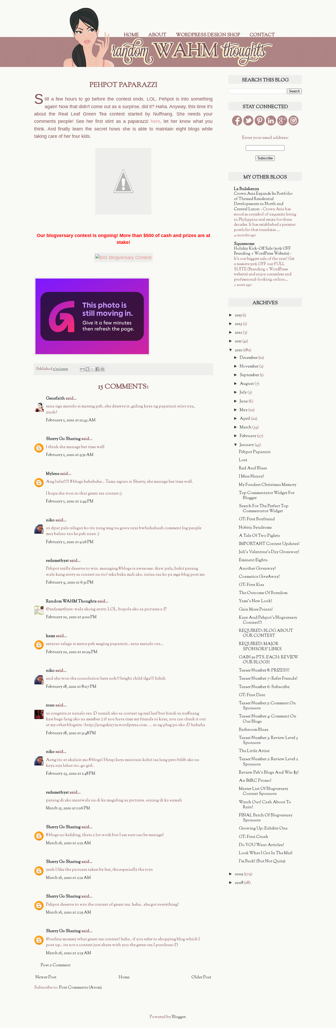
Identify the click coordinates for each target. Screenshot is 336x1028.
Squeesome (244, 244)
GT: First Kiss (251, 585)
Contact (262, 35)
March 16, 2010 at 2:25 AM (68, 913)
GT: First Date (252, 695)
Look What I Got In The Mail (265, 853)
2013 (239, 324)
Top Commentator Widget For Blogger (267, 495)
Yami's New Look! (255, 601)
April (245, 419)
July (244, 393)
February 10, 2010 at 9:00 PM (71, 617)
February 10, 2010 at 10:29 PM (71, 652)
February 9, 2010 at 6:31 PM (69, 583)
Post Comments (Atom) (80, 988)
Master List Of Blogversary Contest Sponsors (263, 791)
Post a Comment (56, 965)
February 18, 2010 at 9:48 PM (71, 733)
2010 (239, 350)
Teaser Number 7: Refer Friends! (268, 679)
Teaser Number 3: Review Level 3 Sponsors (268, 740)
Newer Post (45, 977)
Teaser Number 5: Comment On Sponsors (267, 705)
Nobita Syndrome (255, 528)
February (248, 436)
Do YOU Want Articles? (261, 845)
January (247, 445)
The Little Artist (254, 751)
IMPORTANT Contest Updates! (269, 544)
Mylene (52, 474)
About (157, 35)
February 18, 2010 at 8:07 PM (71, 687)
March (246, 427)
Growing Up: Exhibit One (263, 829)
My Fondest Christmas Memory (267, 485)
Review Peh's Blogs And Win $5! (269, 773)
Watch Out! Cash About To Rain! (265, 804)
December (249, 358)
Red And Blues (253, 468)
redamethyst (57, 561)
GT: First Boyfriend (257, 519)
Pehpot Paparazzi (255, 452)
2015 (239, 315)
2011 (238, 341)
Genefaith (55, 399)
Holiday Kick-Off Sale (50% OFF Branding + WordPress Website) (262, 251)
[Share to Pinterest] (102, 369)
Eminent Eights (253, 560)
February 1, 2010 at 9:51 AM (69, 455)
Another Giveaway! (257, 569)
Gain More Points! (256, 610)
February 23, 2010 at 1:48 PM (70, 774)
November (249, 367)
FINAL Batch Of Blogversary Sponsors (265, 818)
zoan (50, 705)
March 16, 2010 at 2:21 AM (68, 843)
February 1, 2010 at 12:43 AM (71, 420)
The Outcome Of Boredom (263, 593)
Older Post (201, 977)
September (250, 375)
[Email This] (82, 369)
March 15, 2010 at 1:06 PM (68, 808)
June (244, 401)
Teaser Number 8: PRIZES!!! (264, 671)
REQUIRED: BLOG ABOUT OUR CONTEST (266, 633)
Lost (243, 460)
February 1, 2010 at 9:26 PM (69, 542)
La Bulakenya (246, 189)
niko (50, 520)
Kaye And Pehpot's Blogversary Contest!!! (268, 620)
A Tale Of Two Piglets (259, 536)
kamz (50, 636)
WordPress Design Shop (208, 35)
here (155, 121)
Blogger (179, 1017)
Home (131, 35)
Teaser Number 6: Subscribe (264, 687)
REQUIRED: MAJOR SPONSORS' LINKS (260, 646)
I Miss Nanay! (251, 477)
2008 (239, 883)
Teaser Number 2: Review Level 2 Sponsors (268, 761)
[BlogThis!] (87, 369)
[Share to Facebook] (97, 369)
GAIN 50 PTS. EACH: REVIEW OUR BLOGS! (268, 659)
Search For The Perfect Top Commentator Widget (263, 508)
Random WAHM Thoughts (71, 602)
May (244, 410)
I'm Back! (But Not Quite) (262, 861)
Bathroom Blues (253, 730)
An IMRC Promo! (255, 781)
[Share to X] (92, 369)
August (247, 384)
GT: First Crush (253, 837)
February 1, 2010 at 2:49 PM (69, 502)
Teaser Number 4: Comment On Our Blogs (267, 719)
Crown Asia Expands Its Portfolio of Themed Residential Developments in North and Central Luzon (263, 201)
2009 (239, 874)
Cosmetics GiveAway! (259, 577)
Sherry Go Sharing (63, 439)
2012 (239, 333)
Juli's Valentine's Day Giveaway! (269, 552)
